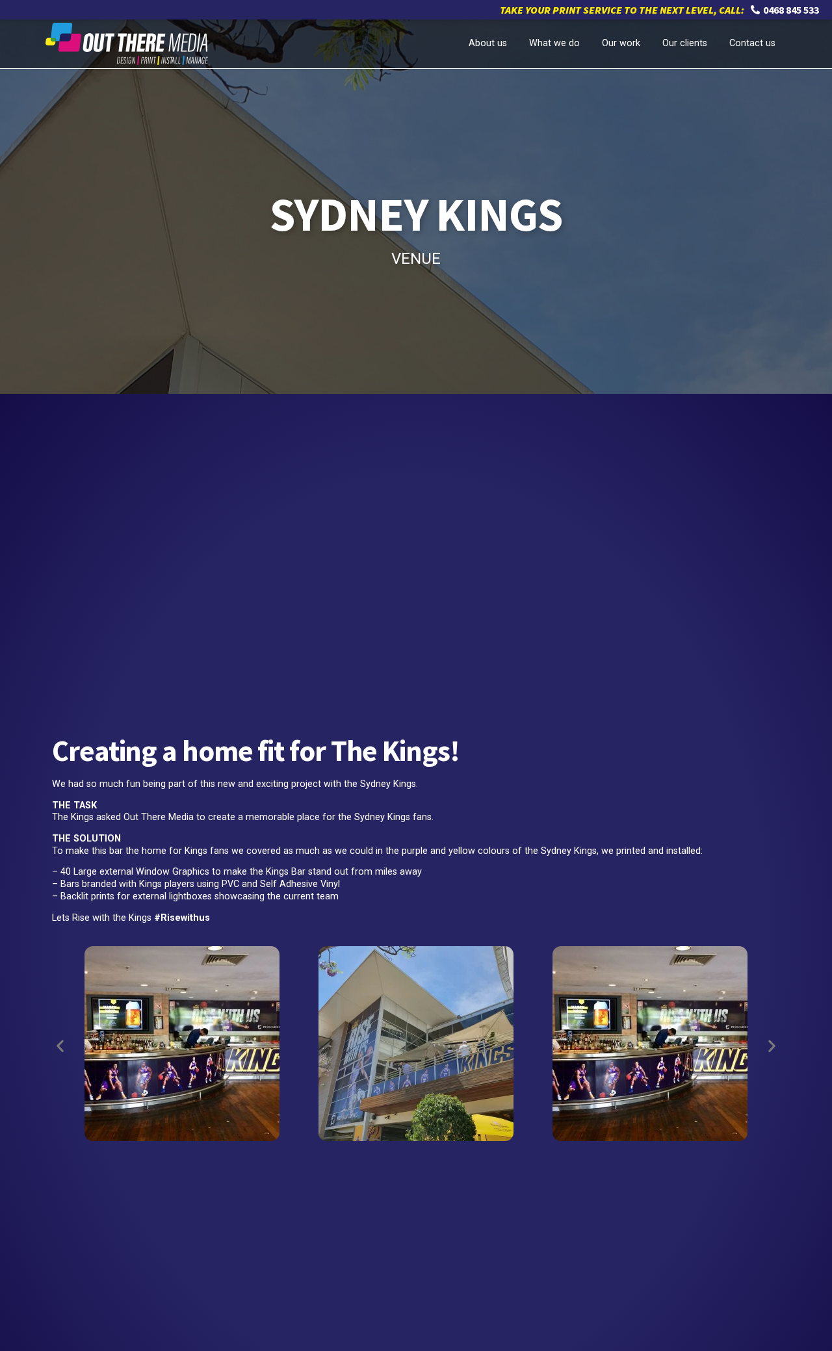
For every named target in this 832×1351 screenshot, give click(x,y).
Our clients (684, 43)
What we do (554, 43)
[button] (60, 1046)
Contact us (752, 43)
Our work (621, 43)
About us (488, 43)
